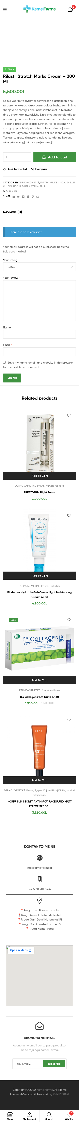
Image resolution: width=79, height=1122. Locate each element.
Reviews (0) (12, 212)
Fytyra (44, 182)
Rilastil (13, 191)
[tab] (39, 212)
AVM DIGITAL (61, 1094)
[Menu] (7, 9)
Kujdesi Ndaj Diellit (62, 182)
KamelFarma (45, 1089)
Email (7, 345)
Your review (11, 277)
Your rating (10, 260)
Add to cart (57, 157)
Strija (35, 186)
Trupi (43, 186)
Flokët (29, 790)
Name (8, 327)
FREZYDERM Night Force (39, 492)
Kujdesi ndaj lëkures (16, 186)
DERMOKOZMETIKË (28, 182)
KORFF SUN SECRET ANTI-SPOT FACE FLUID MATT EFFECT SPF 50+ (39, 804)
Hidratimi (55, 585)
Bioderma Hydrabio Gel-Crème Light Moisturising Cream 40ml (39, 594)
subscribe (54, 1064)
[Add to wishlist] (69, 415)
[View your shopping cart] (70, 9)
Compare (41, 169)
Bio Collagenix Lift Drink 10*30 (39, 697)
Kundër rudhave (55, 485)
